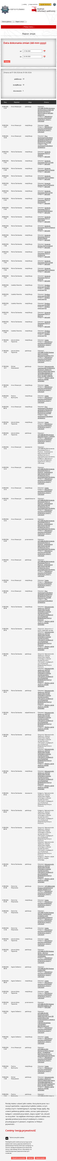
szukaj (25, 4)
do (12, 56)
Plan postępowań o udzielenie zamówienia (45, 145)
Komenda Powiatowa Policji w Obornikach (44, 218)
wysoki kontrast (45, 4)
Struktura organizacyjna (44, 289)
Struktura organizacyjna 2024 (44, 286)
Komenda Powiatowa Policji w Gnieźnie (44, 323)
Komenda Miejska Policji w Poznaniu (46, 184)
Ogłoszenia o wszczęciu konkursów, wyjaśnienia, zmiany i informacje (45, 553)
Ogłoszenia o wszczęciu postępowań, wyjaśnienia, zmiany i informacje (45, 118)
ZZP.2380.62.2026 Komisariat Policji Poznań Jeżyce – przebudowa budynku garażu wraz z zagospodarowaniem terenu (46, 1052)
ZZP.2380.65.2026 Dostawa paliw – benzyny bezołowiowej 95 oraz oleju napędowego (46, 953)
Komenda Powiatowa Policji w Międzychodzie (44, 236)
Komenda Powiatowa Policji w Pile (45, 191)
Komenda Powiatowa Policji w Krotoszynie (44, 253)
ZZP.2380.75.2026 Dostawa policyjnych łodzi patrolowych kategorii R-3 (46, 354)
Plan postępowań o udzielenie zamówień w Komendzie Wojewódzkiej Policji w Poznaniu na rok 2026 (45, 139)
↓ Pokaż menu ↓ (29, 27)
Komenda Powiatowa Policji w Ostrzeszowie (44, 200)
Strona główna (6, 21)
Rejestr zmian (20, 21)
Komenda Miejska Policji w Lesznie (45, 245)
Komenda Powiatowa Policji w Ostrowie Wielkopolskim (45, 209)
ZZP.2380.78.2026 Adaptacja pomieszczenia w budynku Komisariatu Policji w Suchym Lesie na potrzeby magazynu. (46, 111)
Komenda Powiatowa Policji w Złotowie (44, 153)
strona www (54, 4)
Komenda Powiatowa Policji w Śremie (46, 169)
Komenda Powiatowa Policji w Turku (45, 161)
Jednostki (47, 156)
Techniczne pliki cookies (17, 1137)
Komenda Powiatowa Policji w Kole (45, 261)
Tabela (47, 125)
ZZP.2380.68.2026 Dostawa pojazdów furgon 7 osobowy (46, 435)
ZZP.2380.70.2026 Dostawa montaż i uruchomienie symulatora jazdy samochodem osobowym (46, 915)
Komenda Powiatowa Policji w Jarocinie (44, 277)
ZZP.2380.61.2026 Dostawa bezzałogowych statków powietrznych (46, 887)
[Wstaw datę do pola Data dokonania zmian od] (44, 51)
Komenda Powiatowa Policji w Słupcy (46, 176)
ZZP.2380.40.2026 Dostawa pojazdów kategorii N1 (46, 1004)
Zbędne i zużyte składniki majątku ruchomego (46, 379)
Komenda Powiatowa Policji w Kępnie (46, 269)
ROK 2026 (47, 1007)
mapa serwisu (33, 4)
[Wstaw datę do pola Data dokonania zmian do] (44, 57)
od (12, 51)
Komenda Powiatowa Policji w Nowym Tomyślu (46, 227)
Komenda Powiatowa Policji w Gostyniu (44, 314)
